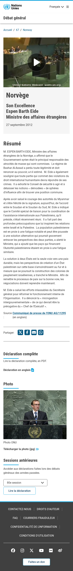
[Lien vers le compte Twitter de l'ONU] (32, 550)
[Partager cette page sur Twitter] (20, 332)
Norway (27, 30)
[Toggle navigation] (67, 6)
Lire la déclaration (19, 490)
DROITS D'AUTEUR (48, 509)
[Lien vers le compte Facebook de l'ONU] (13, 550)
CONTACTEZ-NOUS (19, 509)
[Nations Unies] (12, 6)
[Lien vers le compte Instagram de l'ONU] (22, 550)
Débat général (14, 18)
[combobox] (25, 482)
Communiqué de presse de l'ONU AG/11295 (39, 313)
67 (17, 30)
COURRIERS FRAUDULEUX (39, 518)
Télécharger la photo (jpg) (19, 449)
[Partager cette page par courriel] (34, 332)
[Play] (36, 62)
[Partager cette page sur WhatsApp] (40, 332)
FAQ (15, 518)
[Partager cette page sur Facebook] (27, 332)
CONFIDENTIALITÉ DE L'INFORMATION (34, 526)
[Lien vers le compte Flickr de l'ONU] (51, 550)
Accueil (7, 30)
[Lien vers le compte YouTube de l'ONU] (41, 550)
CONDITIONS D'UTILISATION (36, 535)
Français (55, 6)
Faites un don (36, 562)
